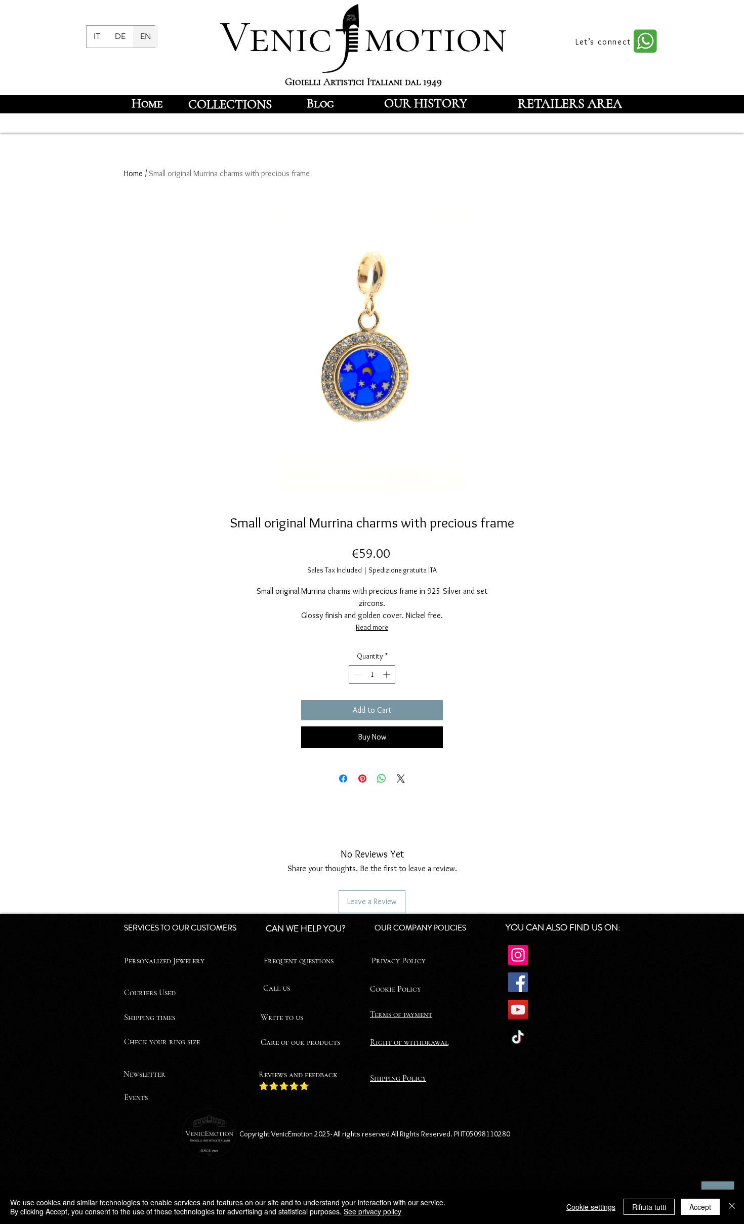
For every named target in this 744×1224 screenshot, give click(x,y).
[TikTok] (518, 1037)
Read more (372, 627)
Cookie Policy (395, 989)
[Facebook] (518, 982)
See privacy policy (372, 1211)
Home (133, 173)
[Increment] (387, 674)
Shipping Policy (398, 1078)
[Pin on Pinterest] (362, 778)
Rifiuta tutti (649, 1207)
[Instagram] (518, 955)
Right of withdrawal (409, 1042)
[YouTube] (518, 1009)
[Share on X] (401, 778)
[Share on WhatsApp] (382, 778)
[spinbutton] (372, 674)
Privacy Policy (398, 961)
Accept (700, 1207)
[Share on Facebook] (343, 778)
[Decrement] (356, 674)
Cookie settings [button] (590, 1207)
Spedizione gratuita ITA (402, 570)
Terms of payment (401, 1014)
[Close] (732, 1207)
